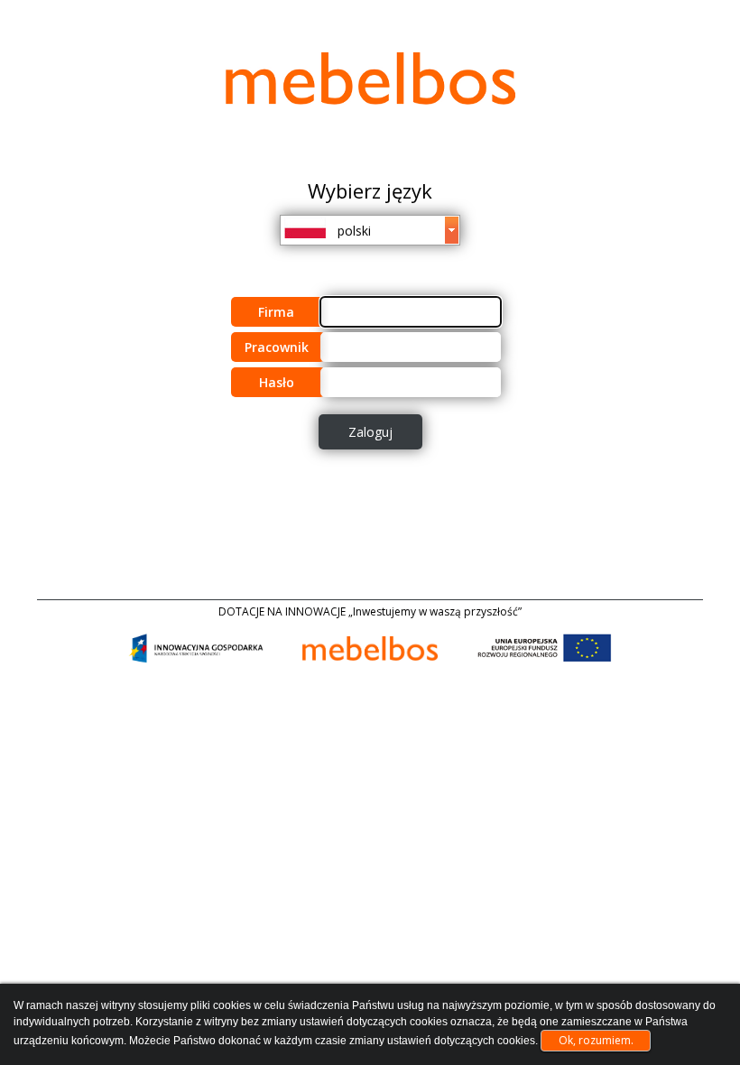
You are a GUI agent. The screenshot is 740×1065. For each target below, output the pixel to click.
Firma (276, 311)
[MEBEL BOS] (370, 78)
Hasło (276, 382)
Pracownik (277, 347)
